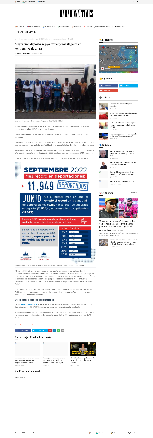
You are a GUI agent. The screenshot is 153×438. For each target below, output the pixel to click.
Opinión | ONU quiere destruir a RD (122, 181)
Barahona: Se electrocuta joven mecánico (121, 105)
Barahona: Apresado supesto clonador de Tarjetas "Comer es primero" (123, 135)
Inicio (16, 39)
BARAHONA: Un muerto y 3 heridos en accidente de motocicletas (123, 114)
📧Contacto (41, 2)
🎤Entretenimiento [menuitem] (102, 27)
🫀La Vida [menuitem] (88, 27)
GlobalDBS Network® (22, 53)
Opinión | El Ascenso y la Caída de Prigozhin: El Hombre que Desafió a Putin (123, 153)
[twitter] (137, 2)
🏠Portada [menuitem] (19, 27)
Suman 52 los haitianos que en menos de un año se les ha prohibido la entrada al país (54, 360)
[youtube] (108, 90)
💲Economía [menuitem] (62, 27)
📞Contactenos (133, 433)
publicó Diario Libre (29, 304)
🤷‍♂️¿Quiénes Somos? (28, 2)
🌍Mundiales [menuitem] (48, 27)
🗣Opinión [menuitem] (119, 27)
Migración (23, 325)
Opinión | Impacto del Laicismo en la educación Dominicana (123, 163)
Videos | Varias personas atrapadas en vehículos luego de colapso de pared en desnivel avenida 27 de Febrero (123, 242)
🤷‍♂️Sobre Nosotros (102, 433)
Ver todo (134, 193)
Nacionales (23, 39)
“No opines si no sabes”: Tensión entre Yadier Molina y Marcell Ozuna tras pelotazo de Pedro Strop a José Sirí (117, 224)
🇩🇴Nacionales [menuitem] (33, 27)
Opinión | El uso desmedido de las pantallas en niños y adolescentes (122, 173)
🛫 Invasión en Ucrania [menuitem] (26, 32)
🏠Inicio (17, 2)
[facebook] (134, 2)
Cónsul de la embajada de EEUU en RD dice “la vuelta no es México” (82, 360)
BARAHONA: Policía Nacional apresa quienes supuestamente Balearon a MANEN (123, 125)
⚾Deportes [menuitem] (77, 27)
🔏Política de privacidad (118, 433)
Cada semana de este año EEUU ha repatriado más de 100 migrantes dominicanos (27, 360)
